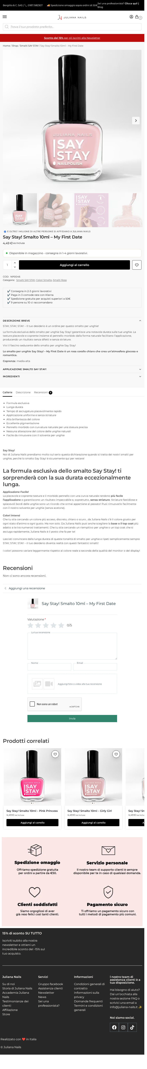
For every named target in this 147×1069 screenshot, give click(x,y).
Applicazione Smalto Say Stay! (25, 369)
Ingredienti (11, 376)
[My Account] (131, 17)
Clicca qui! (130, 3)
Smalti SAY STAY (29, 45)
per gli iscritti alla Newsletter (72, 37)
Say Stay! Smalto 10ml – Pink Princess (32, 811)
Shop (15, 45)
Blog (100, 7)
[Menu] (8, 17)
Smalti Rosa (60, 280)
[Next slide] (136, 120)
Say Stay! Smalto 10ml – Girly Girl (89, 811)
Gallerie (7, 392)
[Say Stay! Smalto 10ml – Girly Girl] (93, 777)
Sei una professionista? (111, 3)
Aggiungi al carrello (74, 265)
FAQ (134, 998)
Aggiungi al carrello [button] (32, 822)
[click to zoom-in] (73, 120)
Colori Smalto (44, 280)
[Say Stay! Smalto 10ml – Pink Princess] (32, 777)
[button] (137, 17)
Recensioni (42, 392)
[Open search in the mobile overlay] (72, 26)
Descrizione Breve (16, 320)
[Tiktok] (132, 1027)
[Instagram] (123, 1027)
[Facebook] (114, 1027)
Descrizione (23, 392)
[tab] (7, 392)
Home (6, 45)
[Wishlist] (55, 754)
